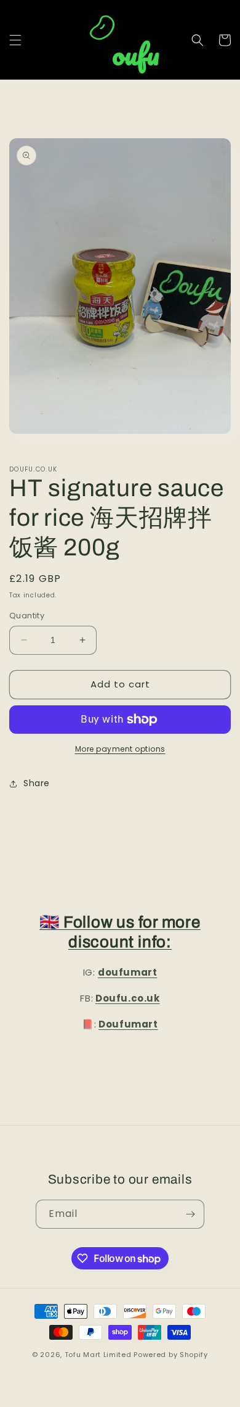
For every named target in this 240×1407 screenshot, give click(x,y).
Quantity (26, 615)
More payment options (120, 749)
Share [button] (36, 783)
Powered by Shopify (171, 1354)
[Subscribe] (190, 1214)
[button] (15, 40)
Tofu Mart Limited (98, 1354)
